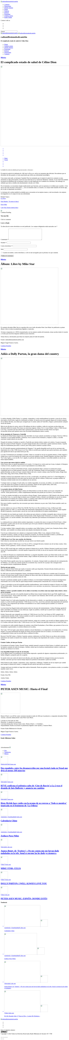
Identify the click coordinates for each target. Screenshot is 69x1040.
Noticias (6, 11)
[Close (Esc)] (1, 1037)
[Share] (3, 1037)
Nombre (3, 242)
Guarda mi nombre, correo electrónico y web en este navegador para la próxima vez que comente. (30, 252)
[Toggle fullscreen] (5, 1037)
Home (6, 9)
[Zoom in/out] (7, 1037)
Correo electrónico (6, 246)
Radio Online (8, 17)
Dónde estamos (8, 7)
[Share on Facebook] (36, 149)
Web (2, 249)
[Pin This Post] (36, 152)
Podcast (6, 12)
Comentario (4, 239)
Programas (7, 14)
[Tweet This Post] (36, 150)
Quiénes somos (8, 16)
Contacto (6, 4)
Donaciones (7, 6)
